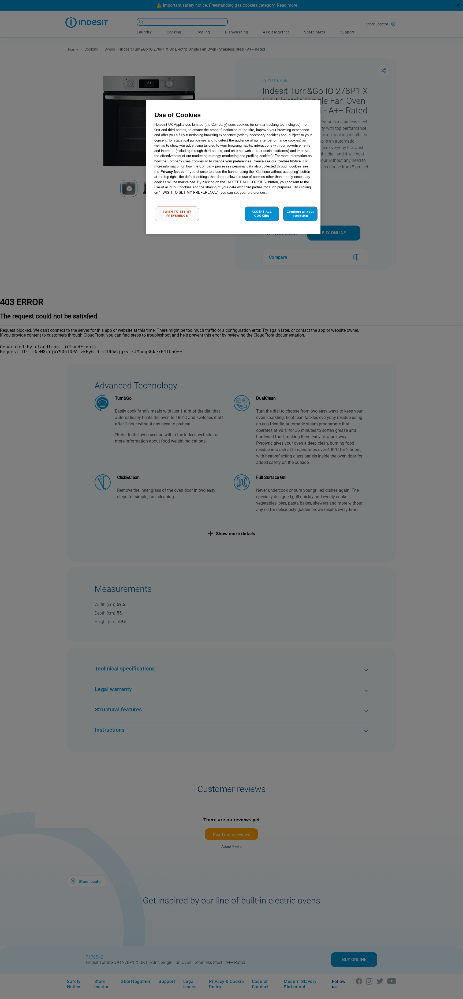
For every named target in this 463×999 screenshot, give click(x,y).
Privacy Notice (172, 172)
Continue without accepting (300, 214)
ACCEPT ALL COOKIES (262, 214)
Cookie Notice (289, 161)
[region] (233, 167)
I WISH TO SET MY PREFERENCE (177, 214)
